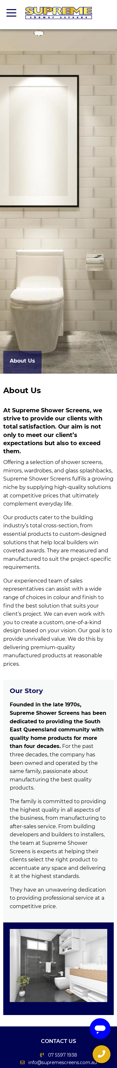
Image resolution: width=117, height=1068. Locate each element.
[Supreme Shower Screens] (58, 13)
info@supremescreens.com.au (62, 1062)
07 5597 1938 (62, 1055)
